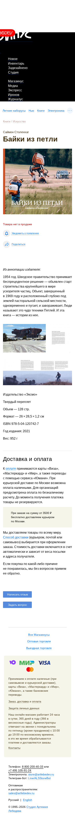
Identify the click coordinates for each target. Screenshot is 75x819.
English (27, 799)
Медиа (13, 85)
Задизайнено (18, 68)
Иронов (13, 94)
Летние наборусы (14, 110)
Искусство (19, 121)
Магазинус (16, 81)
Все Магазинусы (39, 634)
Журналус (15, 99)
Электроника (56, 110)
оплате (11, 468)
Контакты (14, 747)
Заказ (12, 701)
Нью (31, 110)
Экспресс (15, 90)
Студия (13, 72)
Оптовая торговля (39, 641)
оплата (36, 701)
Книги (41, 110)
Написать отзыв (17, 594)
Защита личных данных (23, 708)
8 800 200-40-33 (32, 766)
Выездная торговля (39, 648)
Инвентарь (16, 63)
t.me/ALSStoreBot (39, 778)
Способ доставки (15, 537)
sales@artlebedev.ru (21, 793)
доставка (23, 701)
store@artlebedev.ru (41, 774)
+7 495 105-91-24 (19, 770)
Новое (13, 59)
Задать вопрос (17, 604)
